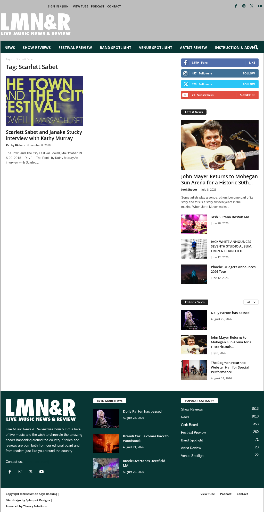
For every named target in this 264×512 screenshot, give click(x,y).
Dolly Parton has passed (230, 312)
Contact (114, 6)
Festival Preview (75, 47)
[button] (256, 47)
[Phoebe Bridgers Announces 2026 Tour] (194, 274)
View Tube (80, 6)
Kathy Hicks (14, 145)
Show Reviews (37, 47)
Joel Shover (189, 189)
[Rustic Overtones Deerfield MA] (106, 468)
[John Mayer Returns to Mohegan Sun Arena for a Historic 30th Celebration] (220, 145)
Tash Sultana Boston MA (230, 217)
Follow (249, 73)
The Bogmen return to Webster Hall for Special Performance (230, 367)
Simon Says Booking (43, 494)
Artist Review (193, 47)
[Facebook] (236, 6)
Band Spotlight (115, 47)
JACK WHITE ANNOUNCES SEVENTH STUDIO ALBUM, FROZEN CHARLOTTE (231, 246)
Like (252, 62)
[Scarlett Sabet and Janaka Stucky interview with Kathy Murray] (44, 101)
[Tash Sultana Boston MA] (194, 224)
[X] (252, 6)
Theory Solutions (35, 506)
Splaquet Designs (38, 500)
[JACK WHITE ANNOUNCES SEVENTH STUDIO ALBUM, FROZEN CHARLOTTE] (194, 249)
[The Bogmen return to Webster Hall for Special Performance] (194, 370)
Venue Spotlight (155, 47)
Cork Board (189, 425)
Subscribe (247, 95)
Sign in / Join (58, 6)
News (9, 47)
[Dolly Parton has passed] (194, 320)
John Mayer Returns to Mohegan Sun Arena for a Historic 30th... (219, 179)
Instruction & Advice (236, 47)
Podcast (97, 6)
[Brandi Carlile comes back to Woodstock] (106, 443)
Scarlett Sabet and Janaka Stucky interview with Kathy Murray (44, 135)
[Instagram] (244, 6)
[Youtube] (260, 6)
